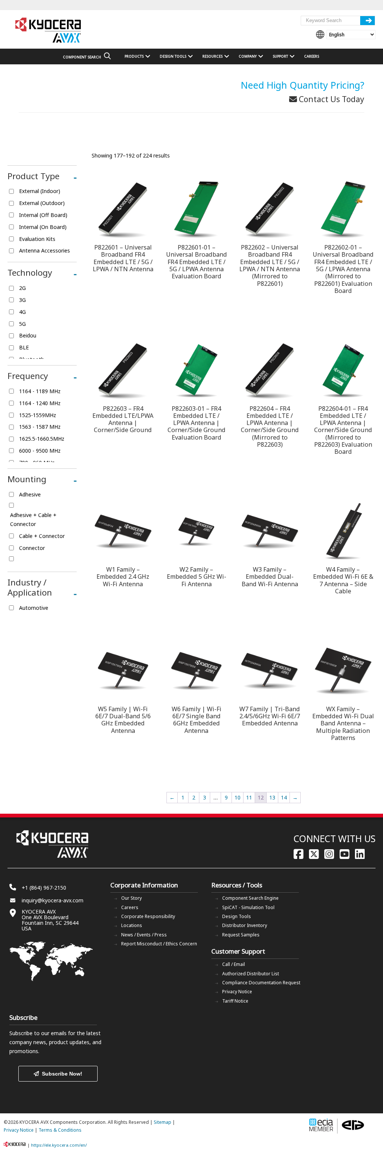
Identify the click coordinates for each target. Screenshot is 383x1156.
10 (237, 797)
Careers (129, 907)
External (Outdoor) (42, 203)
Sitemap (162, 1122)
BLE (24, 347)
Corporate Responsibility (148, 916)
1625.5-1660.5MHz (41, 438)
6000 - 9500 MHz (40, 450)
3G (22, 299)
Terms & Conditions (60, 1130)
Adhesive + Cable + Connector (33, 519)
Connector (32, 547)
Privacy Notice (237, 991)
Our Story (131, 898)
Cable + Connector (42, 535)
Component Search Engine (250, 898)
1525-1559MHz (37, 415)
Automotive (33, 607)
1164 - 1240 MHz (40, 403)
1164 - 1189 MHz (40, 391)
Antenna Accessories (44, 250)
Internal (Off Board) (43, 214)
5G (22, 323)
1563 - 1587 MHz (40, 426)
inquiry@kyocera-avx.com (52, 900)
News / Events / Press (144, 935)
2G (22, 287)
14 (284, 797)
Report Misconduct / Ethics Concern (159, 944)
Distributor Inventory (244, 925)
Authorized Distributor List (250, 973)
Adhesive (30, 494)
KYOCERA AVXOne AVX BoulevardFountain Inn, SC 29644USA (50, 920)
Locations (131, 925)
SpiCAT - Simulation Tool (248, 907)
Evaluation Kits (37, 238)
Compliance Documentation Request (261, 982)
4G (22, 311)
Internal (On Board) (43, 226)
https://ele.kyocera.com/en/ (59, 1145)
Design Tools (236, 916)
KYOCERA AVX (48, 30)
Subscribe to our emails (38, 1033)
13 (272, 797)
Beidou (27, 335)
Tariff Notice (235, 1001)
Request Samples (241, 935)
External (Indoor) (39, 191)
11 (249, 797)
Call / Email (233, 964)
